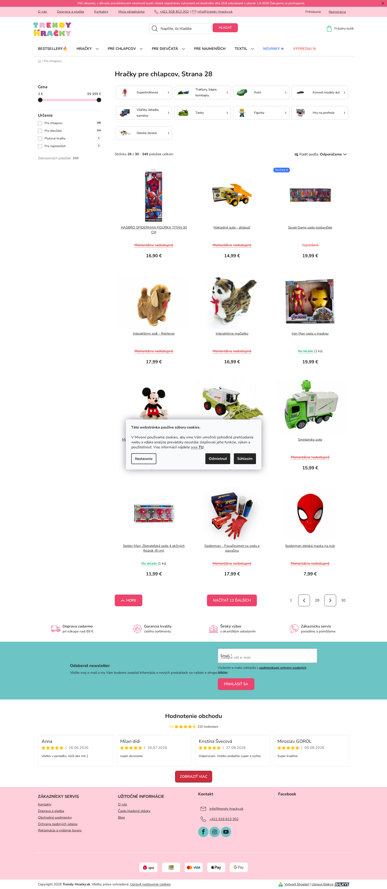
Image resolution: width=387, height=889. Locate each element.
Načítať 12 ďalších (232, 600)
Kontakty (101, 11)
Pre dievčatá (73, 131)
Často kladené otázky (134, 811)
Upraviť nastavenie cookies (150, 884)
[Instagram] (214, 832)
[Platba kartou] (193, 867)
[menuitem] (52, 48)
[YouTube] (226, 832)
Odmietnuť (218, 458)
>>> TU (197, 447)
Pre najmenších (72, 146)
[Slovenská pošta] (171, 867)
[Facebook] (203, 832)
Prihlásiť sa (236, 684)
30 (343, 600)
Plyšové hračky (72, 138)
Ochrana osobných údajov (58, 824)
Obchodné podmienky (55, 817)
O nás (42, 11)
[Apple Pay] (216, 867)
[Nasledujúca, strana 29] (330, 600)
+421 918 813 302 (174, 12)
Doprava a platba (70, 11)
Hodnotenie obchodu (193, 716)
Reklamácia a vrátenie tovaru (60, 830)
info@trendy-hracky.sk (215, 12)
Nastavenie (143, 458)
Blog (121, 817)
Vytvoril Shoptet (296, 884)
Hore (131, 600)
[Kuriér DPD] (148, 867)
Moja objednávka (131, 11)
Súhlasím (245, 458)
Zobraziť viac (193, 776)
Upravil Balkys (322, 884)
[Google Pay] (239, 867)
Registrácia (337, 12)
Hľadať (225, 27)
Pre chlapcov (73, 123)
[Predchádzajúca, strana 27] (304, 600)
